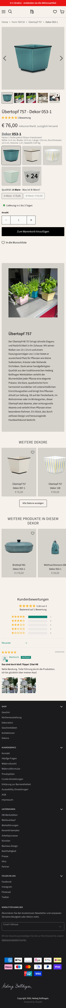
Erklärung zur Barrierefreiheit (16, 784)
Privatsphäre (8, 774)
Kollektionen (8, 733)
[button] (10, 118)
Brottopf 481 (19, 565)
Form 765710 (18, 22)
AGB (4, 794)
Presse (5, 856)
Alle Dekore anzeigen (33, 503)
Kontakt (6, 753)
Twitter (5, 897)
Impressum (7, 800)
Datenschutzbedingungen (14, 940)
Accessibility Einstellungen (15, 789)
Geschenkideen (9, 728)
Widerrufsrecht (9, 763)
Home (5, 22)
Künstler (6, 841)
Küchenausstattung (11, 717)
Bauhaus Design (10, 846)
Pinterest (6, 892)
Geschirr (6, 712)
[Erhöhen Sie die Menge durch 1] (31, 220)
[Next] (61, 58)
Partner (5, 866)
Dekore (5, 738)
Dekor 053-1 (19, 569)
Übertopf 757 (35, 22)
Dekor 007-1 (19, 488)
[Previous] (5, 58)
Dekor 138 (55, 488)
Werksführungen (10, 825)
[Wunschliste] (55, 11)
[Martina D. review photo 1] (10, 685)
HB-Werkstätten (10, 815)
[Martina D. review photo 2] (28, 685)
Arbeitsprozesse (10, 835)
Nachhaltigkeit (9, 851)
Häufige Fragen (9, 758)
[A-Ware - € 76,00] (13, 200)
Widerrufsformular (11, 769)
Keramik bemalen (10, 830)
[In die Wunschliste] (33, 452)
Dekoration (7, 722)
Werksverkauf (8, 820)
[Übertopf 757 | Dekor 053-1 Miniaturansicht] (7, 97)
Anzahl (5, 212)
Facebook (7, 882)
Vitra (4, 861)
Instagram (7, 887)
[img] (9, 652)
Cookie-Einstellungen (12, 779)
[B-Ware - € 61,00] (35, 200)
